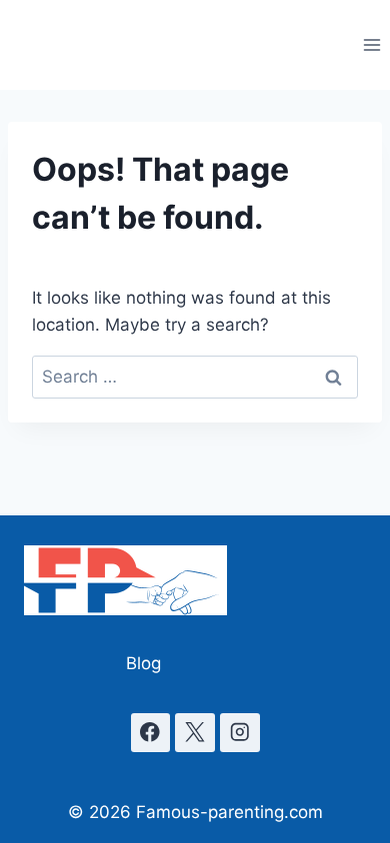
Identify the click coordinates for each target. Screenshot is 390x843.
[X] (194, 732)
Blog (143, 663)
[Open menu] (371, 44)
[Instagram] (239, 732)
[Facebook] (150, 732)
